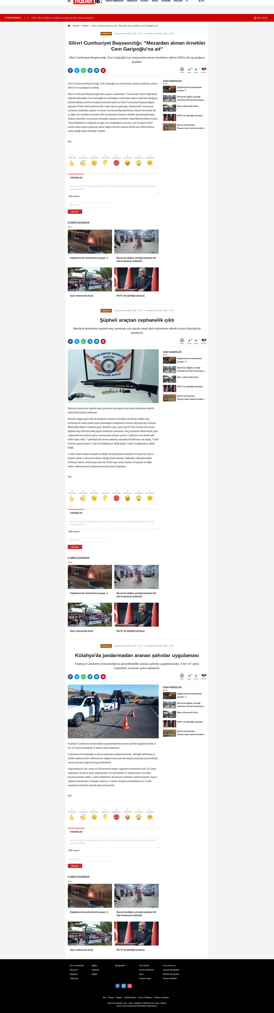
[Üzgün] (150, 158)
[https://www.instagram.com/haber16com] (129, 986)
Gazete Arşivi (145, 978)
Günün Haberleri (146, 970)
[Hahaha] (127, 158)
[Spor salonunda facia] (90, 279)
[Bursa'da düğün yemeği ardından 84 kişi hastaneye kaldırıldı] (136, 242)
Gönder (75, 212)
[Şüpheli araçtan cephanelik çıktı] (113, 376)
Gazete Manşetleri (171, 970)
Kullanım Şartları (161, 997)
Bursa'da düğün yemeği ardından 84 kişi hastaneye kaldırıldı (136, 259)
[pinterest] (103, 70)
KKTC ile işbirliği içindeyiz (131, 296)
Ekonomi (74, 970)
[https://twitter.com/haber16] (123, 986)
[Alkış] (83, 158)
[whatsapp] (83, 70)
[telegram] (90, 70)
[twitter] (76, 70)
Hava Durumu (169, 966)
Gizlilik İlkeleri (130, 997)
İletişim (119, 997)
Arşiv (141, 974)
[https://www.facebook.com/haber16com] (117, 986)
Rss (104, 997)
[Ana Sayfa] (69, 26)
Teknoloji (74, 978)
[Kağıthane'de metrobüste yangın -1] (90, 242)
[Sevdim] (94, 158)
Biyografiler (120, 966)
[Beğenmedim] (105, 158)
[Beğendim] (72, 158)
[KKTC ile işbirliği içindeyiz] (136, 279)
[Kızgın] (116, 158)
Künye (111, 997)
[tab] (76, 177)
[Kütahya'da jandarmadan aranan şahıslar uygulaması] (113, 711)
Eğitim (94, 966)
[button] (28, 18)
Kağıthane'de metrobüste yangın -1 (89, 258)
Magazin (74, 974)
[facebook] (70, 70)
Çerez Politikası (145, 997)
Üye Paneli (262, 18)
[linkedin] (96, 70)
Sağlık (94, 974)
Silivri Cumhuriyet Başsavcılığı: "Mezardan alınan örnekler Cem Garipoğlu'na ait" (124, 26)
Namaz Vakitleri (170, 978)
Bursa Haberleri (77, 966)
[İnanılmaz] (139, 158)
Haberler (76, 26)
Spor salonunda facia (81, 296)
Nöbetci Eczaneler (171, 974)
